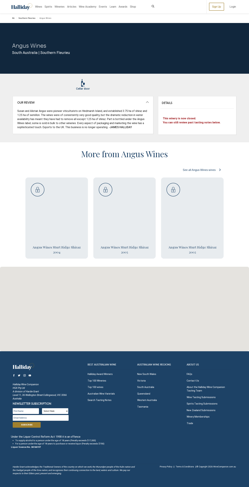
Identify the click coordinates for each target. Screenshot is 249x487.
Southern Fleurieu (26, 18)
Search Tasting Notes (99, 400)
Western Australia (147, 400)
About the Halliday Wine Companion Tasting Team (206, 389)
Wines (38, 6)
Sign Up (216, 6)
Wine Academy (87, 6)
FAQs (189, 374)
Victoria (141, 380)
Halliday (22, 6)
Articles (71, 6)
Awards (123, 6)
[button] (124, 307)
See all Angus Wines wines (199, 170)
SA (13, 18)
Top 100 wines (95, 387)
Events (103, 6)
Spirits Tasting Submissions (202, 403)
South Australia (145, 387)
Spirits (48, 6)
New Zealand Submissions (201, 410)
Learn (113, 6)
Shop (133, 6)
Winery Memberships (198, 416)
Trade (190, 423)
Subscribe (27, 425)
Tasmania (142, 406)
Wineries (60, 6)
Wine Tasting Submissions (201, 397)
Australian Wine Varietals (101, 393)
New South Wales (146, 374)
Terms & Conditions (185, 467)
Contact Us (193, 380)
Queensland (143, 393)
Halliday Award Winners (100, 374)
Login (233, 6)
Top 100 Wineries (97, 380)
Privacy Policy (166, 467)
